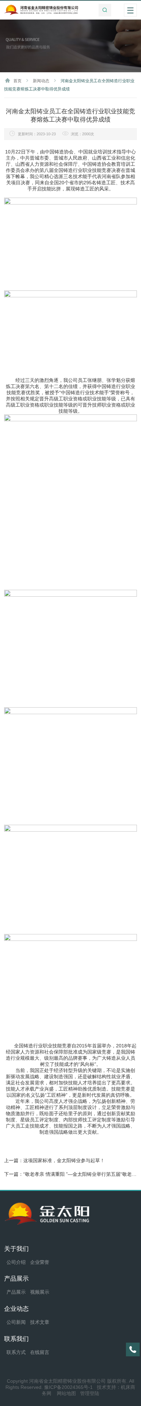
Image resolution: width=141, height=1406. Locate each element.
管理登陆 (89, 1393)
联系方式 (16, 1352)
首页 (17, 80)
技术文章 (39, 1322)
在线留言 (39, 1352)
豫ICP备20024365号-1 (68, 1387)
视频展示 (39, 1292)
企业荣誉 (39, 1262)
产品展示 (16, 1292)
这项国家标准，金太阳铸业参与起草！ (64, 1160)
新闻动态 (41, 80)
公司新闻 (16, 1322)
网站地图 (66, 1393)
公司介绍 (16, 1262)
